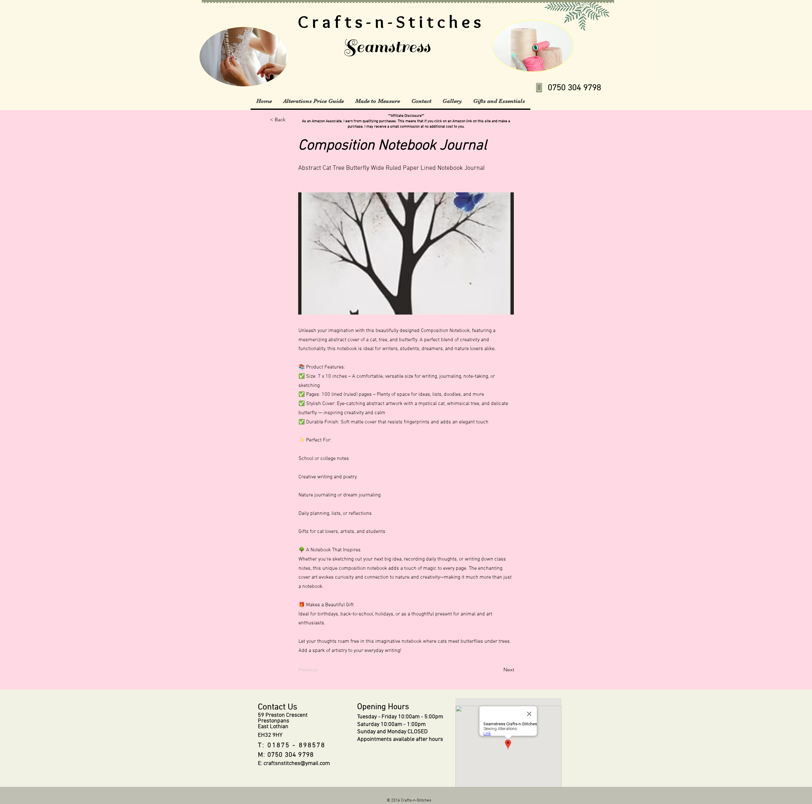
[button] (313, 101)
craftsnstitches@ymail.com (297, 763)
